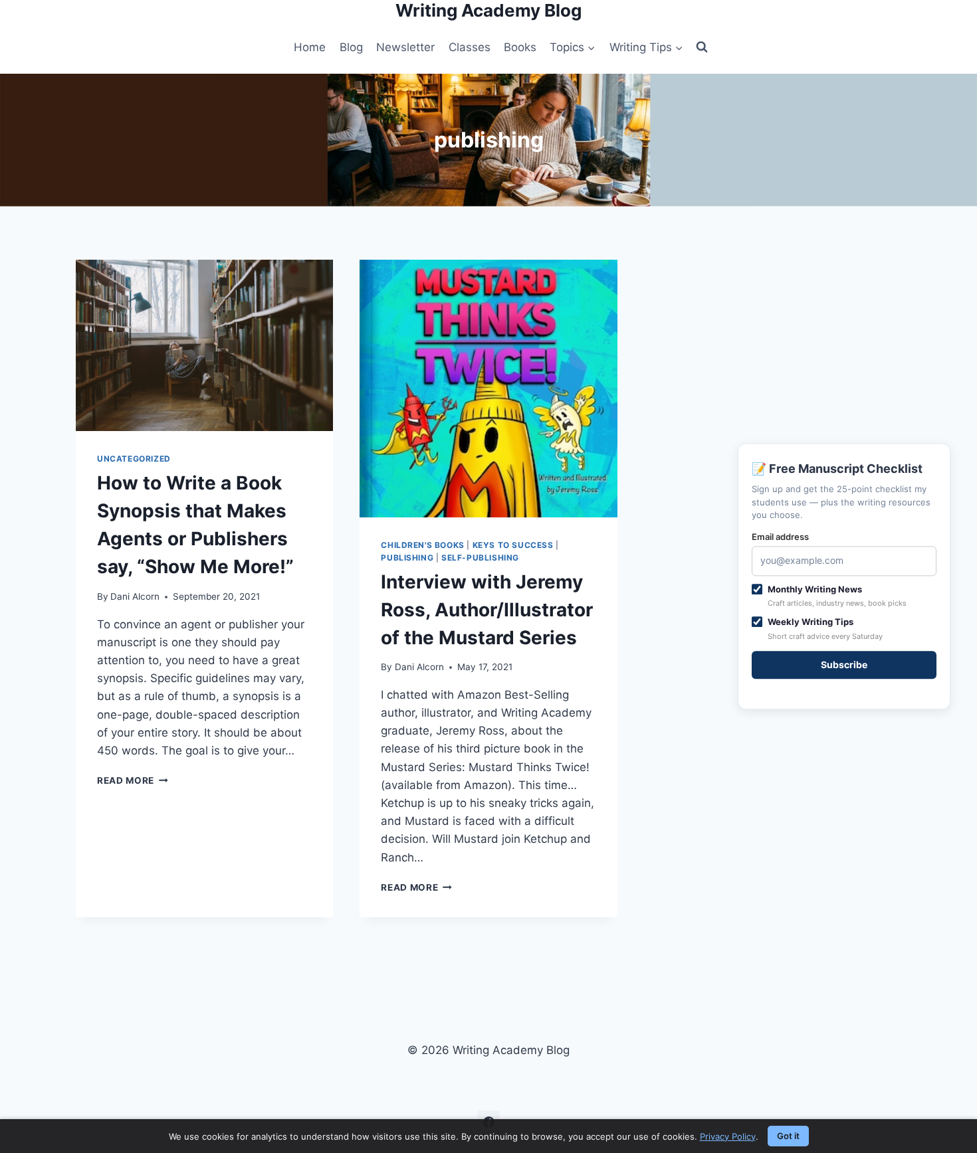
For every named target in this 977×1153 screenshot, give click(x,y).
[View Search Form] (702, 47)
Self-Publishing (480, 558)
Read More (132, 780)
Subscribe (844, 664)
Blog (351, 47)
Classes (469, 47)
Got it (788, 1135)
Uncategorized (134, 459)
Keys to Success (513, 545)
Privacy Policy (728, 1136)
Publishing (407, 558)
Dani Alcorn (135, 596)
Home (310, 47)
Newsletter (405, 47)
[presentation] (204, 345)
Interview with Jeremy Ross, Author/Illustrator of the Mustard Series (487, 610)
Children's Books (423, 545)
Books (520, 47)
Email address (780, 536)
